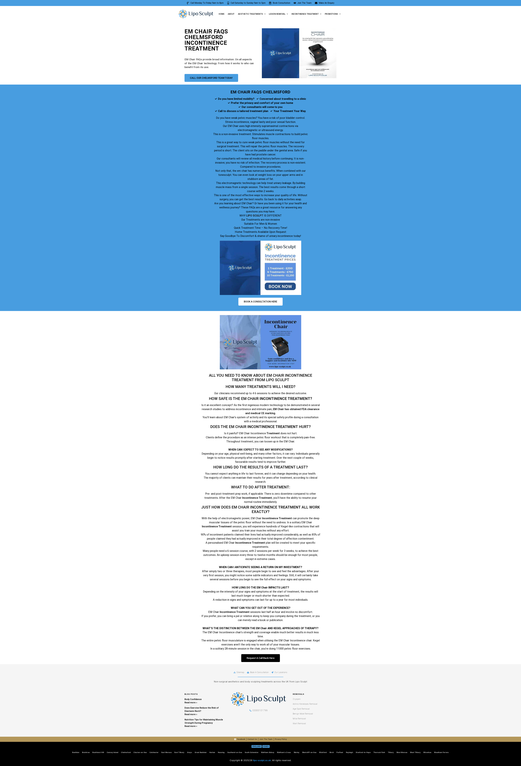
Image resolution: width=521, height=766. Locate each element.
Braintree (86, 752)
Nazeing (221, 752)
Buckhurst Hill (98, 752)
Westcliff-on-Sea (309, 752)
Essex (266, 746)
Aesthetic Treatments (250, 14)
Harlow (212, 752)
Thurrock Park (379, 752)
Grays (189, 752)
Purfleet (339, 752)
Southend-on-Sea (234, 752)
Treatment (273, 433)
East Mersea (166, 752)
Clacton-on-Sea (140, 752)
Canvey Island (112, 752)
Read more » (191, 702)
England (256, 746)
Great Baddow (201, 752)
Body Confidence (193, 699)
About (231, 14)
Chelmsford (126, 752)
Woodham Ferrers (441, 752)
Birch (332, 752)
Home (221, 14)
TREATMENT (289, 507)
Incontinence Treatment (305, 14)
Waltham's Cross (284, 752)
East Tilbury (179, 752)
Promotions (331, 14)
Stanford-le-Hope (363, 752)
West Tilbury (415, 752)
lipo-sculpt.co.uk (262, 760)
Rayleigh (349, 752)
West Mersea (401, 752)
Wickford (323, 752)
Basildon (75, 752)
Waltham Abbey (267, 752)
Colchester (154, 752)
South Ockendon (251, 752)
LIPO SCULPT (254, 215)
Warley (296, 752)
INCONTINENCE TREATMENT (285, 398)
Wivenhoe (427, 752)
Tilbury (391, 752)
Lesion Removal (277, 14)
